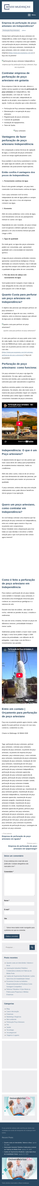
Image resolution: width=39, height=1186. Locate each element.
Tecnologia (10, 1030)
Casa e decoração (12, 1011)
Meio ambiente (11, 1019)
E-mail (7, 909)
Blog (8, 1009)
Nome (6, 900)
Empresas (9, 1014)
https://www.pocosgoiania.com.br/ (21, 53)
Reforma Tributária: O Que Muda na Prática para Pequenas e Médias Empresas (18, 991)
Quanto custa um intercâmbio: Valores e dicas (18, 1142)
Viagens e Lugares (12, 1035)
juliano (24, 30)
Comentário (9, 871)
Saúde (8, 1027)
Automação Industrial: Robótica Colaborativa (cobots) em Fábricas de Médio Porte (19, 970)
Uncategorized (11, 1032)
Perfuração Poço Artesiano (11, 30)
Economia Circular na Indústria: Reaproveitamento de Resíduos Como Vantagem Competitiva (19, 984)
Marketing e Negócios (13, 1017)
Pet (7, 1024)
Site (5, 918)
